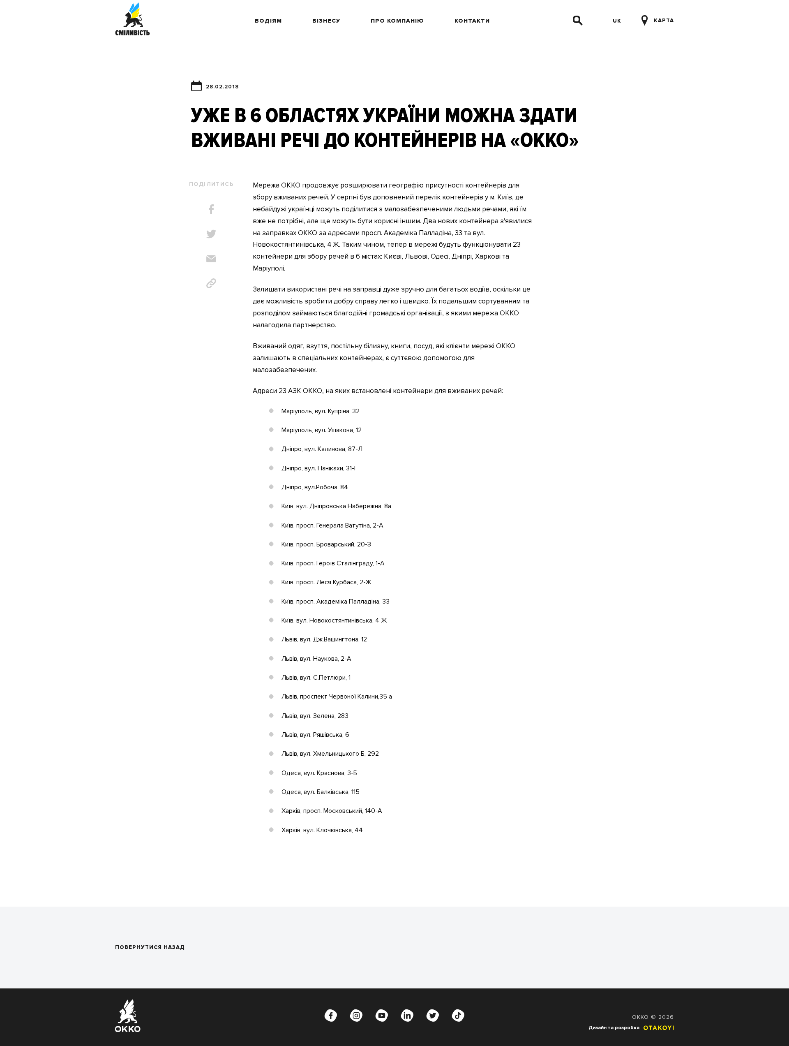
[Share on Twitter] (211, 234)
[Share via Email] (211, 258)
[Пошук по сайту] (578, 20)
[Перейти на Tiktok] (458, 1015)
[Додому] (132, 20)
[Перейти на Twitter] (432, 1015)
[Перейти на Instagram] (356, 1015)
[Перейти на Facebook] (330, 1015)
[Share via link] (211, 283)
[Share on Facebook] (211, 209)
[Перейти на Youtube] (381, 1015)
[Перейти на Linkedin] (407, 1015)
